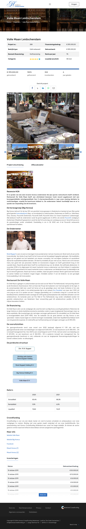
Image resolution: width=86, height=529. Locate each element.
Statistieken (33, 512)
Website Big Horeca (13, 440)
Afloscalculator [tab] (37, 165)
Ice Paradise (57, 290)
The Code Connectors (52, 520)
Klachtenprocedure (25, 508)
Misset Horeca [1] (12, 448)
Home (9, 22)
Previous (5, 152)
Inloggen (74, 4)
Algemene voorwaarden (17, 512)
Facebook (10, 444)
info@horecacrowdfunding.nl (16, 522)
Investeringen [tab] (12, 458)
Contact (48, 508)
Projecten (16, 22)
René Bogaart (11, 254)
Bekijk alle (43, 495)
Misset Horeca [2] (13, 452)
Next (81, 152)
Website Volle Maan (13, 435)
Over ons (12, 508)
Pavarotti (68, 218)
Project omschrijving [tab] (15, 165)
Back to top (73, 524)
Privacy (38, 508)
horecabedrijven (21, 213)
